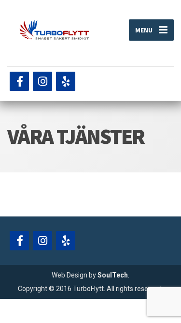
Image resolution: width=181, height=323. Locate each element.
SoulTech (112, 275)
